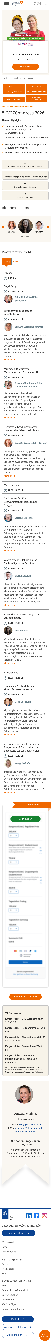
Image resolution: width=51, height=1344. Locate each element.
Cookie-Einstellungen (13, 1308)
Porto (4, 1246)
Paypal (5, 1264)
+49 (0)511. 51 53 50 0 (30, 1124)
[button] (12, 227)
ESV (3, 78)
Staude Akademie (14, 78)
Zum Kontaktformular (25, 1131)
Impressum (8, 1299)
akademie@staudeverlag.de (29, 1128)
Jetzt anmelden (16, 1233)
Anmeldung (13, 86)
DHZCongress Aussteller (36, 92)
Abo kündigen (9, 1304)
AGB (4, 1285)
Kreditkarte (8, 1268)
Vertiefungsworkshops (13, 92)
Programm (36, 86)
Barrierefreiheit (10, 1294)
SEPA (4, 1273)
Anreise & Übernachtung (13, 99)
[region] (25, 42)
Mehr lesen (9, 359)
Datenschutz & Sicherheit (15, 1290)
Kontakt (15, 1319)
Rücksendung (9, 1251)
